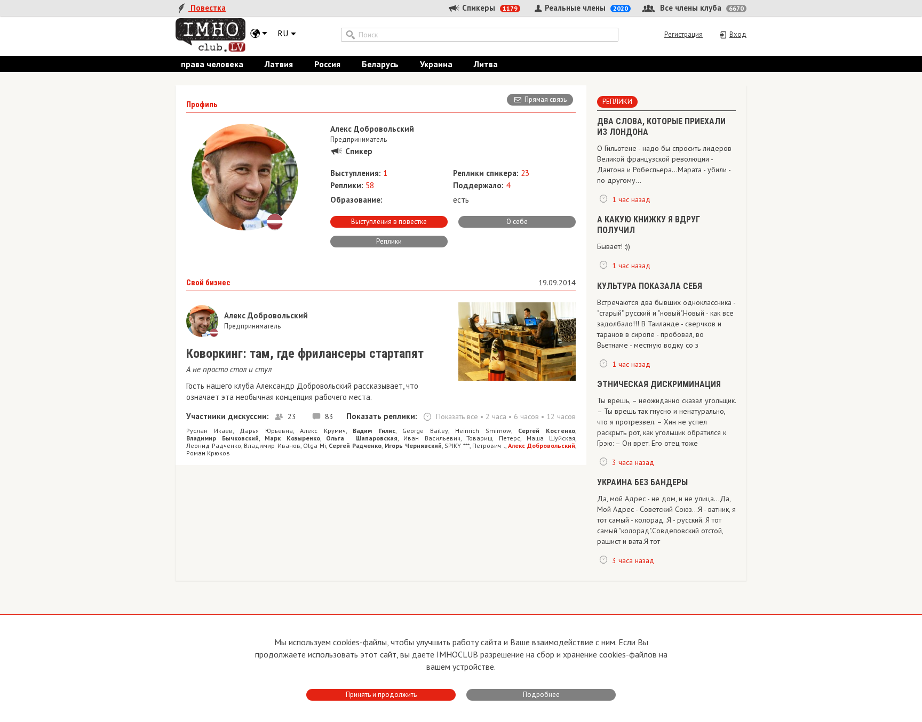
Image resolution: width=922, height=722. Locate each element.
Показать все (457, 416)
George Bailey (425, 431)
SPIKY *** (457, 446)
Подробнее (541, 694)
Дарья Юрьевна (266, 431)
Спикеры (489, 8)
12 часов (561, 416)
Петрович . (488, 446)
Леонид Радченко (213, 446)
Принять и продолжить (381, 694)
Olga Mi (314, 446)
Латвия (279, 64)
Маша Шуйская (551, 438)
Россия (327, 64)
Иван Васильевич (431, 438)
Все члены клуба (701, 8)
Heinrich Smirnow (483, 431)
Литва (486, 64)
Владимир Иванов (272, 446)
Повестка (207, 8)
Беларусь (380, 64)
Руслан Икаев (209, 431)
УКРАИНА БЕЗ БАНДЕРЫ (642, 482)
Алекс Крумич (323, 431)
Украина (436, 64)
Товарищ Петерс (493, 438)
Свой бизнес (208, 282)
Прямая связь (545, 99)
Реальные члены (585, 8)
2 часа (496, 416)
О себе (517, 221)
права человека (212, 64)
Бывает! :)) (613, 246)
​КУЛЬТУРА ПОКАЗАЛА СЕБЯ (649, 286)
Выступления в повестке (389, 221)
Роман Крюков (208, 453)
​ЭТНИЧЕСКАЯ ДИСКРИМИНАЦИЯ (659, 384)
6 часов (526, 416)
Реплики (389, 241)
